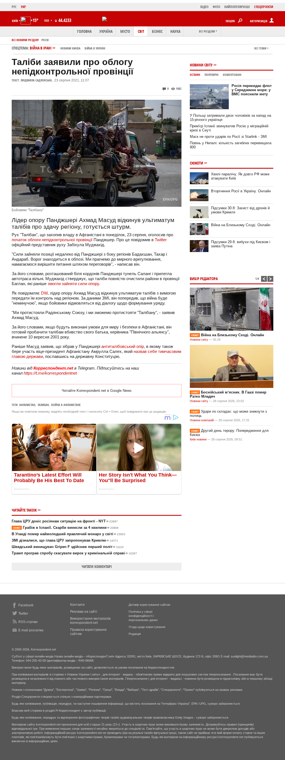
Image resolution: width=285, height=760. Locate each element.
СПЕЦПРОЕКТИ (263, 6)
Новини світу (201, 65)
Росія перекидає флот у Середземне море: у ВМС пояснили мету (252, 90)
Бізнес (157, 31)
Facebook (25, 605)
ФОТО (216, 6)
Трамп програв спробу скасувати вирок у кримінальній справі (74, 553)
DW (44, 293)
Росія (45, 40)
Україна (105, 31)
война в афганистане (66, 405)
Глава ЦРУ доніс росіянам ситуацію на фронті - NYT (65, 521)
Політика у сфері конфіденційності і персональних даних (143, 616)
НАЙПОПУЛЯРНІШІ (237, 6)
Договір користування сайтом (149, 604)
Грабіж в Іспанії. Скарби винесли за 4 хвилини (66, 527)
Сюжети (196, 163)
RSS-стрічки (28, 622)
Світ (141, 31)
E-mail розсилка (30, 630)
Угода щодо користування (147, 627)
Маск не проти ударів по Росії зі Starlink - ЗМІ (228, 136)
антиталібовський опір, (123, 346)
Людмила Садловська (36, 80)
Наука (175, 31)
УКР (23, 6)
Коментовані (232, 75)
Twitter (161, 239)
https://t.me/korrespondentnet (50, 373)
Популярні (211, 75)
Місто (125, 31)
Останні (195, 75)
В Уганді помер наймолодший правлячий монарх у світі (68, 534)
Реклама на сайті (83, 612)
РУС (14, 6)
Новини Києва (70, 48)
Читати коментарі (97, 566)
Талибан (43, 405)
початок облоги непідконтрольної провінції (52, 239)
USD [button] (47, 20)
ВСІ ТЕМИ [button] (260, 48)
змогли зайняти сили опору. (74, 283)
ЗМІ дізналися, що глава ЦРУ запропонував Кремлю (65, 540)
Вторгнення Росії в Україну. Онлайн (241, 191)
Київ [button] (15, 21)
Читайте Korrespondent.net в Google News (97, 390)
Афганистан (27, 405)
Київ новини (198, 439)
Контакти (77, 605)
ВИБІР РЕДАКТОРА (204, 278)
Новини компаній (202, 420)
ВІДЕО (204, 6)
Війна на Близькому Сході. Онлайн (240, 225)
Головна (84, 31)
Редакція (135, 634)
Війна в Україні (95, 48)
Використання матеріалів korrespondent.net (90, 621)
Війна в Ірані (67, 48)
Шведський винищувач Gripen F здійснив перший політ (68, 547)
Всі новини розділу (25, 40)
